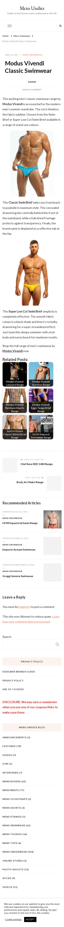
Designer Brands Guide (18, 671)
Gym (5, 763)
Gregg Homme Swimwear (17, 576)
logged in (24, 607)
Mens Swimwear (32, 55)
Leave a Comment (32, 89)
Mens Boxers (11, 781)
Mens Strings (11, 816)
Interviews (10, 772)
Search (6, 637)
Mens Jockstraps (14, 799)
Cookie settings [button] (13, 919)
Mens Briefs (10, 790)
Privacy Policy (12, 680)
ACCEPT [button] (30, 919)
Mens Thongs (12, 834)
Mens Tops (9, 843)
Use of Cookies (13, 689)
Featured (9, 746)
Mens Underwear (14, 851)
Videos (7, 887)
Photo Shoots (12, 869)
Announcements (14, 737)
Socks (6, 878)
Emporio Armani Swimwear (19, 549)
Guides (7, 755)
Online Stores (12, 860)
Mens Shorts (11, 807)
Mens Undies (32, 8)
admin (32, 82)
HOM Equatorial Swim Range (20, 522)
